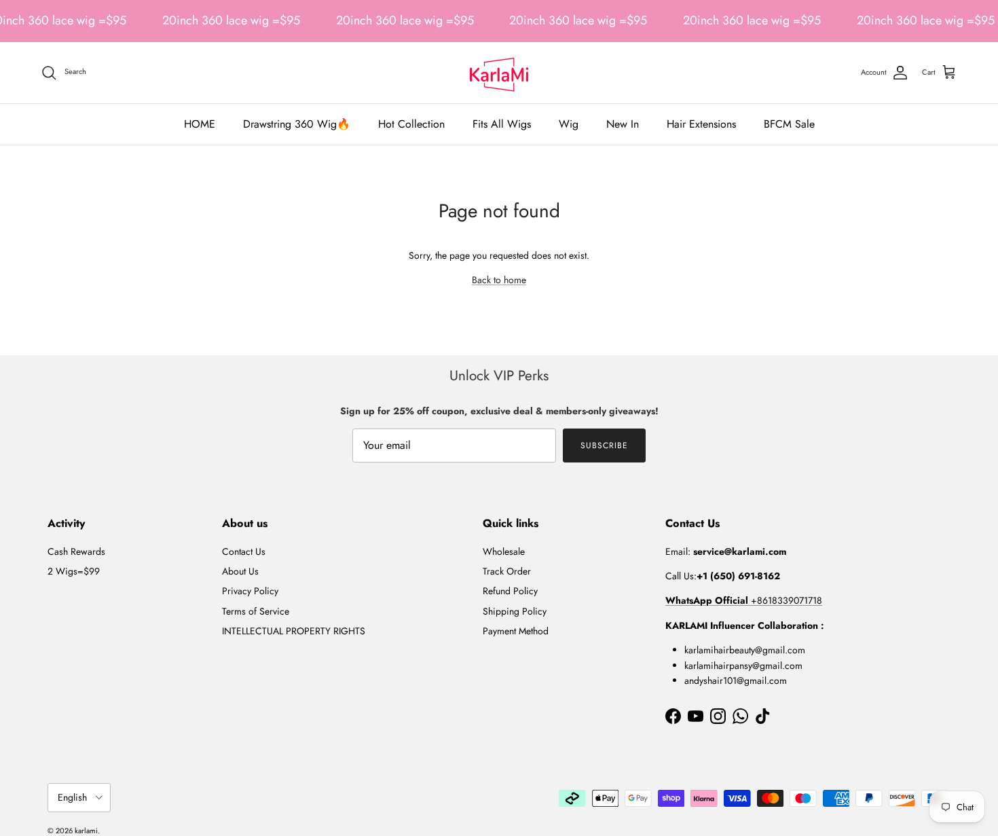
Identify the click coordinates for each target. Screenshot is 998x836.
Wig (568, 124)
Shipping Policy (515, 611)
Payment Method (516, 631)
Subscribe (604, 445)
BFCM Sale (789, 124)
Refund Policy (510, 591)
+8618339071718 (743, 600)
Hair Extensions (701, 124)
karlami (86, 830)
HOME (199, 124)
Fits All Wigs (502, 124)
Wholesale (504, 551)
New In (622, 124)
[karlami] (499, 72)
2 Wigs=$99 (74, 571)
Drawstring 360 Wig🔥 (296, 124)
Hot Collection (411, 124)
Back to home (499, 280)
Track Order (507, 571)
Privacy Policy (250, 591)
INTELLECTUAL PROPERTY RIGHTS (293, 631)
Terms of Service (255, 611)
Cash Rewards (76, 551)
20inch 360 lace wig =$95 (231, 20)
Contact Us (243, 551)
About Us (240, 571)
